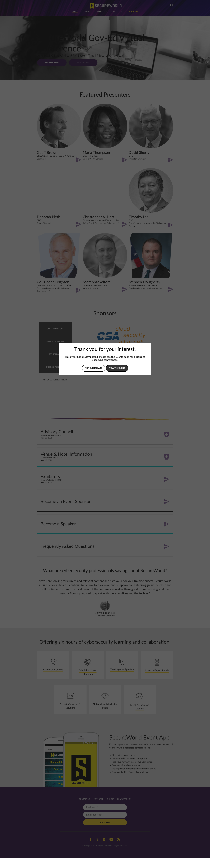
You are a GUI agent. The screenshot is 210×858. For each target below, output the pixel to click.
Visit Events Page (93, 368)
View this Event (117, 368)
